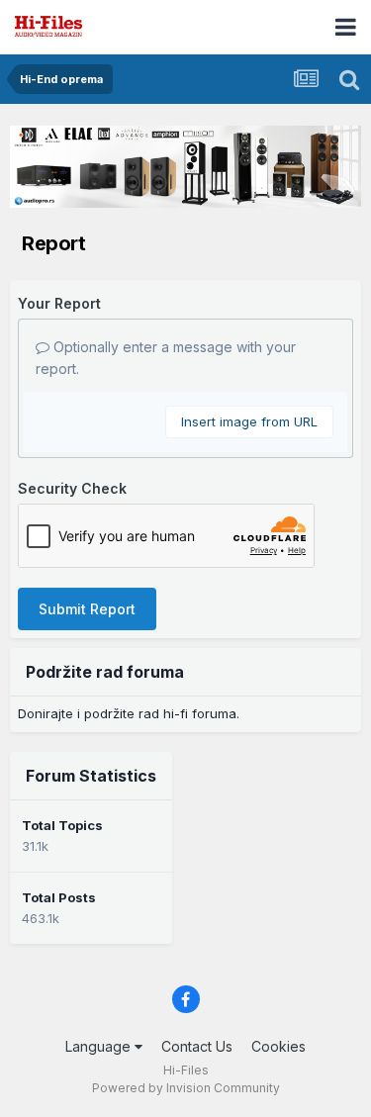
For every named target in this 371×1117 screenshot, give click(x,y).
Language (100, 1046)
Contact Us (196, 1046)
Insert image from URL (249, 421)
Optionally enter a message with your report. (166, 357)
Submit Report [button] (87, 609)
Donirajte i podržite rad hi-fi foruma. (128, 713)
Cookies (278, 1046)
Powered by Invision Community (186, 1087)
